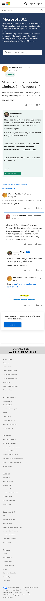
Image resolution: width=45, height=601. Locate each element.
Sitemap (5, 590)
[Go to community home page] (8, 3)
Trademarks (28, 592)
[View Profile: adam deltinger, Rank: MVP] (9, 253)
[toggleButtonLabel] (41, 10)
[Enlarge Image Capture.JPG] (25, 297)
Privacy (26, 590)
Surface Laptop (7, 367)
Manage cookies (7, 592)
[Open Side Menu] (3, 3)
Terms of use (18, 592)
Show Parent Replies (8, 188)
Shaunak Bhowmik (19, 215)
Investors (5, 569)
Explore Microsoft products (10, 386)
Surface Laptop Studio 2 (10, 370)
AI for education (7, 466)
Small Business (7, 504)
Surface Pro (6, 363)
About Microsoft (7, 557)
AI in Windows (7, 382)
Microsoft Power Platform (10, 493)
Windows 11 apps (8, 390)
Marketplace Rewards (9, 539)
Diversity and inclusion (9, 573)
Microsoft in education (9, 439)
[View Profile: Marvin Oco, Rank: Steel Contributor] (5, 69)
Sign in (12, 324)
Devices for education (9, 443)
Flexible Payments (8, 428)
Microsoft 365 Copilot (9, 500)
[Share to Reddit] (22, 351)
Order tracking (7, 416)
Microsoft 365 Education (10, 451)
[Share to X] (18, 351)
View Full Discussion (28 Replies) (15, 184)
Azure (4, 515)
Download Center (8, 405)
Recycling (16, 595)
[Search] (25, 3)
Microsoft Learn (7, 523)
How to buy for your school (10, 455)
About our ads (26, 595)
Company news (7, 561)
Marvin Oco (13, 67)
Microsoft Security (8, 481)
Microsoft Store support (10, 409)
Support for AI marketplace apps (12, 527)
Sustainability (7, 581)
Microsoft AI (6, 477)
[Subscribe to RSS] (30, 351)
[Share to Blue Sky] (26, 351)
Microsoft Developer (9, 519)
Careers (5, 554)
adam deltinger (16, 113)
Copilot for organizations (10, 374)
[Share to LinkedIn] (10, 351)
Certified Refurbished (9, 420)
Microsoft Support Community (24, 36)
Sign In (39, 3)
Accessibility (6, 577)
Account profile (7, 401)
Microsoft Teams (7, 497)
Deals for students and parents (12, 462)
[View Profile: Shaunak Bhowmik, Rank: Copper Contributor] (8, 216)
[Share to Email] (34, 351)
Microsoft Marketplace (9, 535)
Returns (5, 413)
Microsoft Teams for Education (11, 447)
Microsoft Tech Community (10, 531)
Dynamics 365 (7, 485)
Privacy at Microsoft (8, 565)
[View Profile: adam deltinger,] (6, 114)
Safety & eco (6, 595)
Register (32, 3)
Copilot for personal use (10, 378)
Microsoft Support (27, 40)
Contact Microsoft (16, 590)
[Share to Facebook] (14, 351)
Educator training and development (13, 458)
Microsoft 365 (8, 10)
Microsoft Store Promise (10, 424)
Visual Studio (7, 542)
